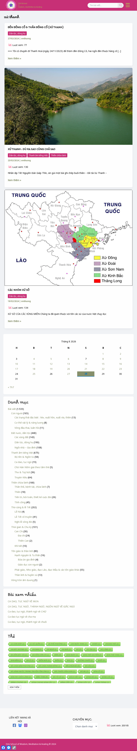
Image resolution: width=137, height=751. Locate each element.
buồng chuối (85, 660)
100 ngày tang (79, 644)
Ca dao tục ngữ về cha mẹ (22, 616)
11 (34, 363)
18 (34, 368)
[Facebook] (14, 725)
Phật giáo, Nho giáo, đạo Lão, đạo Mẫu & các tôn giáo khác (47, 569)
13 (68, 363)
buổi (101, 660)
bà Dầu (89, 666)
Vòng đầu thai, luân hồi (27, 427)
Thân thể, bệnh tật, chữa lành (30, 486)
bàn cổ (98, 671)
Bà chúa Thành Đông (49, 666)
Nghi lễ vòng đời (23, 521)
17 (16, 368)
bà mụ (84, 671)
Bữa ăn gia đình (26, 559)
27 (68, 373)
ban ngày (72, 655)
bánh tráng (102, 682)
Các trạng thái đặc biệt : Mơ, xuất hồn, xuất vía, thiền (43, 417)
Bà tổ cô (58, 677)
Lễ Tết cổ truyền (23, 516)
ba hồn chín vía (41, 655)
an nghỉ (51, 649)
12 (51, 363)
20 (68, 368)
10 (16, 363)
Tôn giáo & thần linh (22, 551)
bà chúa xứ (73, 666)
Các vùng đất (21, 437)
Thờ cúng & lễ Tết (21, 507)
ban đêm (16, 660)
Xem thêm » (14, 58)
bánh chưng (18, 682)
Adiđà (96, 644)
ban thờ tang (114, 655)
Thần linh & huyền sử (26, 574)
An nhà (66, 649)
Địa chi (21, 535)
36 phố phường (56, 644)
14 (86, 363)
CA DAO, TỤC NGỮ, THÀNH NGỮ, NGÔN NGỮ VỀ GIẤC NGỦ (41, 606)
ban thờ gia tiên (92, 655)
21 (86, 368)
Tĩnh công (20, 502)
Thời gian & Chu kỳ (21, 527)
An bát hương (19, 649)
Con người (16, 413)
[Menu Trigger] (127, 5)
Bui (70, 660)
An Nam (36, 649)
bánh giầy (84, 682)
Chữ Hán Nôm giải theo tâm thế (32, 467)
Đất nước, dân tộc (20, 433)
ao (78, 649)
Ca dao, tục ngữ (23, 462)
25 (34, 373)
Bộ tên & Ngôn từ (24, 456)
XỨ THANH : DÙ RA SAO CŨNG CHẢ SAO (31, 150)
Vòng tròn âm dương (22, 580)
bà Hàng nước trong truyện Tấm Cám (30, 671)
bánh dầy (67, 682)
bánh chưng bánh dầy (43, 682)
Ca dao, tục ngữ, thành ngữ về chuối (27, 621)
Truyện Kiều (21, 477)
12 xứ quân (36, 644)
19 (51, 368)
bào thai (42, 677)
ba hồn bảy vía (19, 655)
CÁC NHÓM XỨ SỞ (18, 290)
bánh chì (107, 677)
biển (58, 660)
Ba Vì (30, 660)
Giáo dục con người (28, 564)
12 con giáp (17, 644)
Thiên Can (23, 540)
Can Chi (19, 531)
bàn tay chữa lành (21, 677)
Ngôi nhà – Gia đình (25, 447)
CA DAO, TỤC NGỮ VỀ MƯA (23, 601)
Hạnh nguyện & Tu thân (27, 555)
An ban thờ (112, 644)
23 (120, 368)
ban (58, 655)
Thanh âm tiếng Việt (22, 452)
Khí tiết (18, 545)
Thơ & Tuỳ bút (22, 472)
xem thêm (14, 687)
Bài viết (12, 408)
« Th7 (11, 387)
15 (103, 363)
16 (120, 363)
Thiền (18, 491)
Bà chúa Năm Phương (22, 666)
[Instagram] (26, 725)
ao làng (106, 649)
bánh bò (92, 677)
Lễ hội (18, 511)
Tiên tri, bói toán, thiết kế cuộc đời (33, 497)
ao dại (91, 649)
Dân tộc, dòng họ (24, 442)
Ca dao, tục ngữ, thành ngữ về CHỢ (27, 611)
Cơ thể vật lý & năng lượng (29, 422)
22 (103, 368)
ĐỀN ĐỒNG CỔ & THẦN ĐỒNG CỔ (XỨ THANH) (35, 28)
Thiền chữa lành (19, 482)
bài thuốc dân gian (65, 671)
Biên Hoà (44, 660)
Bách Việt (75, 677)
